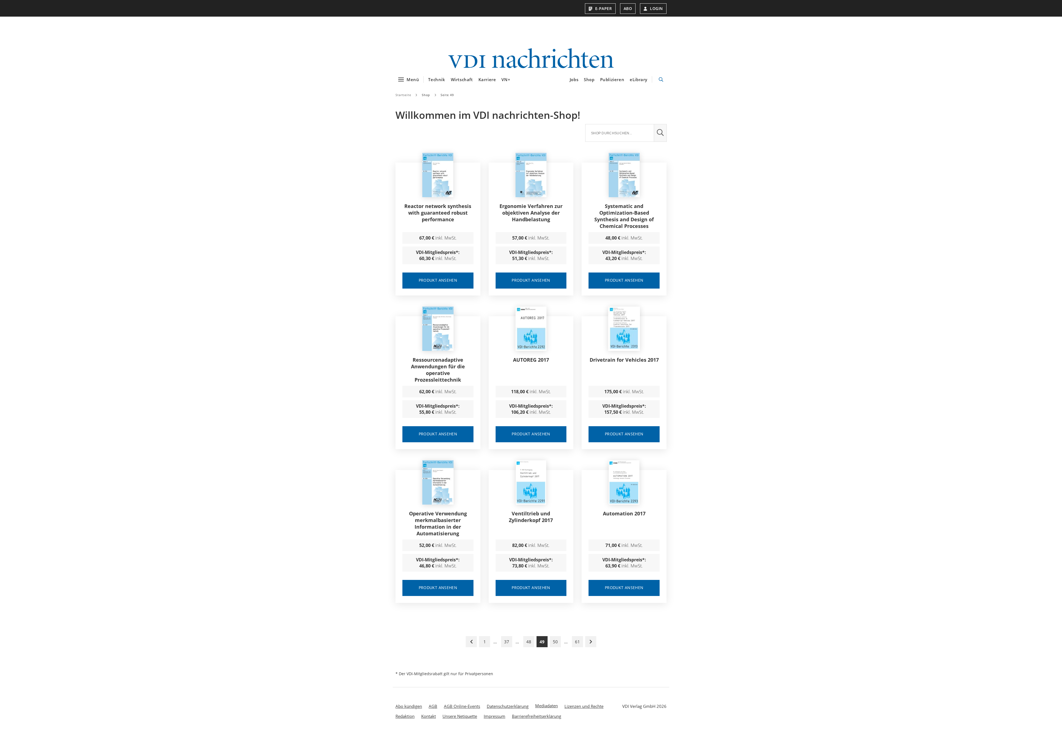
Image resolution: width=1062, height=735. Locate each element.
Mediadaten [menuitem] (546, 705)
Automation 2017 (624, 513)
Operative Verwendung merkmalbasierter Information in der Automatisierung (438, 523)
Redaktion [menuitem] (405, 716)
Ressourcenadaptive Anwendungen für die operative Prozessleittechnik (438, 369)
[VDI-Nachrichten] (531, 59)
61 (577, 641)
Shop (589, 79)
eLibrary (638, 79)
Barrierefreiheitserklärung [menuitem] (536, 716)
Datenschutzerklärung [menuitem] (508, 706)
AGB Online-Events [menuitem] (462, 706)
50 (555, 641)
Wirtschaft (462, 79)
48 (528, 641)
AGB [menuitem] (433, 706)
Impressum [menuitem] (494, 716)
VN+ (505, 79)
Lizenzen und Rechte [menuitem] (583, 706)
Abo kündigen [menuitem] (408, 706)
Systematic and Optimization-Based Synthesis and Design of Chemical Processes (624, 216)
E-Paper (603, 8)
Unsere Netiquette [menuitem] (459, 716)
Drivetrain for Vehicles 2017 (624, 359)
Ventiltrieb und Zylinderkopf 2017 (531, 516)
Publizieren (612, 79)
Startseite (403, 95)
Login (656, 8)
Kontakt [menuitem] (428, 716)
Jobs (574, 79)
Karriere (487, 79)
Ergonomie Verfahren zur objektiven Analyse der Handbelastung (531, 213)
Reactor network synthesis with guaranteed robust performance (437, 213)
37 (506, 641)
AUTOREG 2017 (531, 359)
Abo (628, 8)
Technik (436, 79)
